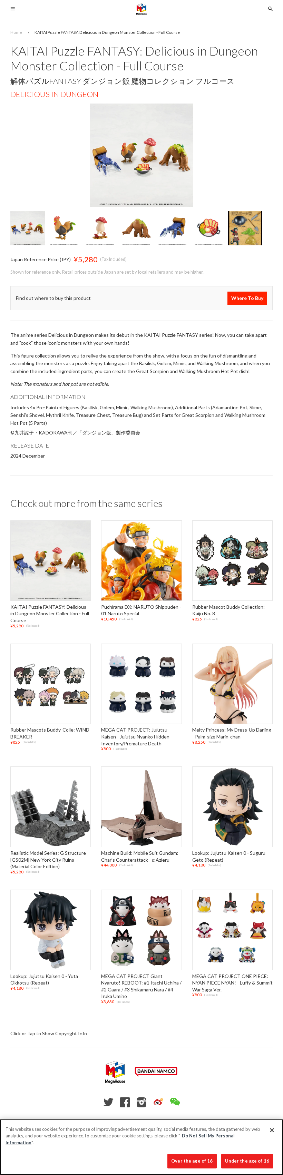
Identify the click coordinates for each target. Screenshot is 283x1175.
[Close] (272, 1130)
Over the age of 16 (192, 1161)
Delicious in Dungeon (54, 94)
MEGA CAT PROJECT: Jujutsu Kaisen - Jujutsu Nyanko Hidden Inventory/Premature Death (135, 736)
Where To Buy (247, 298)
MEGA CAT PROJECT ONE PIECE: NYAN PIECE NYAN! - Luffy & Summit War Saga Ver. (232, 982)
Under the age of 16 (247, 1161)
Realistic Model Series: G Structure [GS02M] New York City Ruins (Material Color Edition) (48, 859)
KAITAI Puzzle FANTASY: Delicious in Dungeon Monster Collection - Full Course (49, 613)
